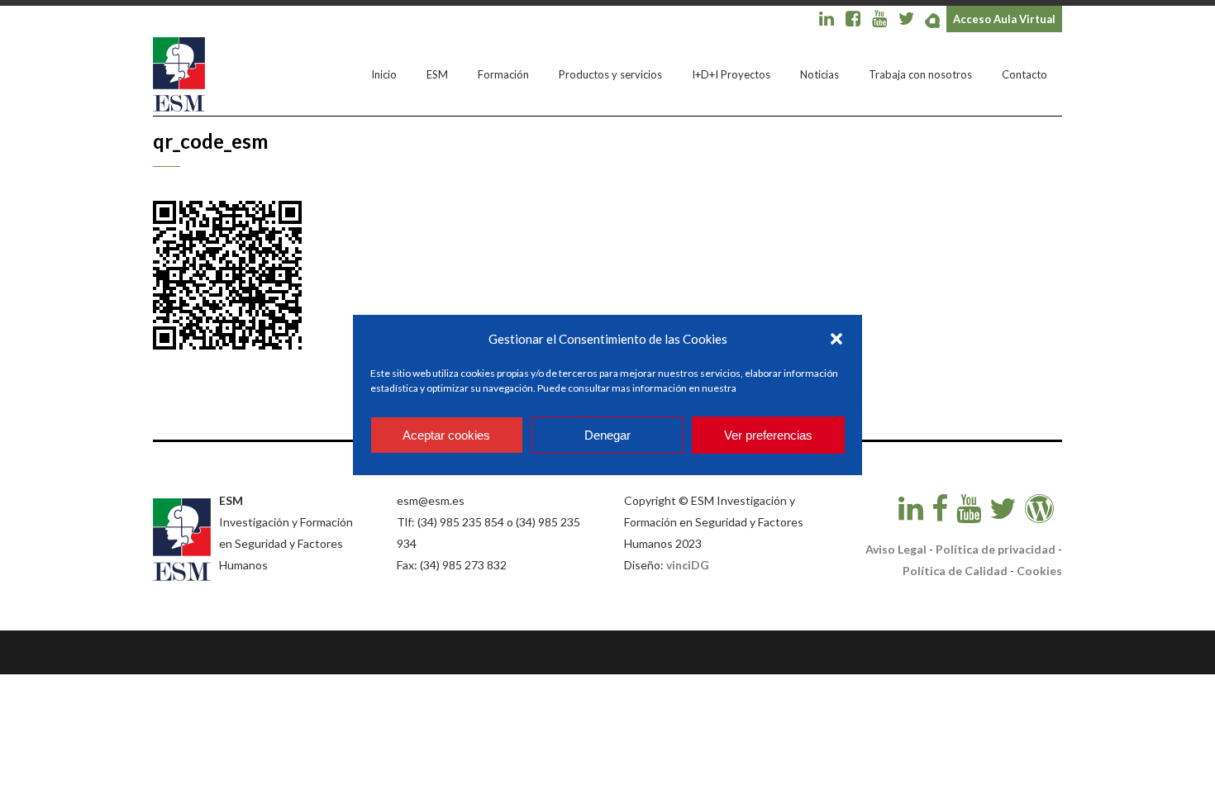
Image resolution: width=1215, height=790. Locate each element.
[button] (836, 339)
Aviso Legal (896, 549)
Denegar (607, 435)
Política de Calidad (955, 571)
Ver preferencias (768, 435)
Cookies (1039, 571)
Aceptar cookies (446, 435)
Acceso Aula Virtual (1004, 19)
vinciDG (687, 565)
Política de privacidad (995, 549)
